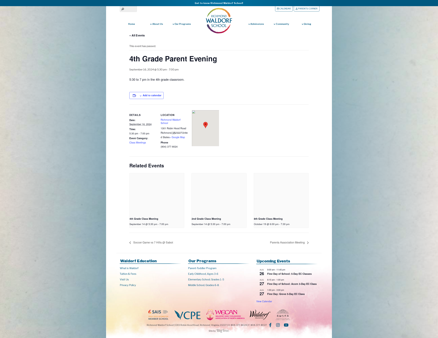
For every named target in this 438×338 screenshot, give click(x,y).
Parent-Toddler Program (202, 268)
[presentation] (157, 193)
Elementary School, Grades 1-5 (206, 279)
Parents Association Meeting (287, 242)
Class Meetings (137, 142)
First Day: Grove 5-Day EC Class (286, 294)
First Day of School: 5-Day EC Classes (289, 273)
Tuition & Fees (128, 273)
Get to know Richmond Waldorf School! (219, 3)
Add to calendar (152, 95)
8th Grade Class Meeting (268, 218)
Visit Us (124, 279)
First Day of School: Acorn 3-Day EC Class (292, 284)
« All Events (137, 35)
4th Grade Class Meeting (144, 218)
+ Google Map (177, 137)
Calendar (285, 8)
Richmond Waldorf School (171, 121)
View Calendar (264, 301)
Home (131, 24)
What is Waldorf (129, 268)
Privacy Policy (128, 285)
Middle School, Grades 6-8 (203, 285)
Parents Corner (308, 8)
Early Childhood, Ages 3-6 (203, 273)
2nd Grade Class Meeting (206, 218)
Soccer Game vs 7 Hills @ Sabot (153, 242)
